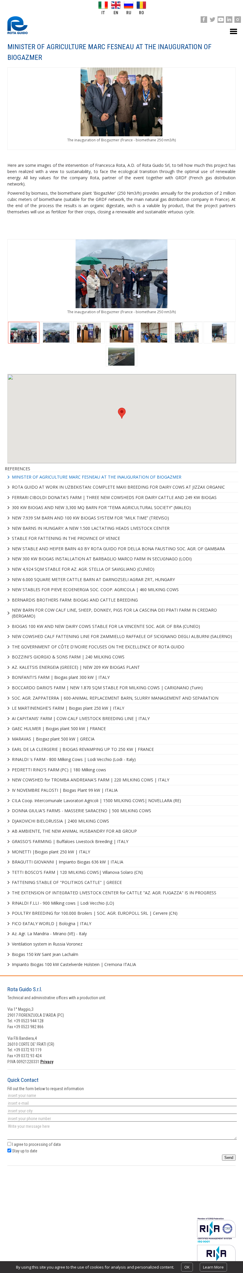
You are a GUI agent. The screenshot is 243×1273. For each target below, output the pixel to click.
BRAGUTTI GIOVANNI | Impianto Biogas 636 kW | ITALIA (67, 862)
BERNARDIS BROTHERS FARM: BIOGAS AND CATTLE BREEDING (75, 600)
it (103, 12)
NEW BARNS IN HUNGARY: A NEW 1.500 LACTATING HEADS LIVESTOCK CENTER (91, 528)
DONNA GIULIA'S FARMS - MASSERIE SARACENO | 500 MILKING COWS (81, 810)
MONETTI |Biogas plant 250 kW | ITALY (51, 852)
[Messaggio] (121, 1132)
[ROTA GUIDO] (17, 25)
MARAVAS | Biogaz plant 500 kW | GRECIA (53, 739)
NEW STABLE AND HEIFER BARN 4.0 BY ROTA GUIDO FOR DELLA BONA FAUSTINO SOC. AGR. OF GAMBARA (118, 548)
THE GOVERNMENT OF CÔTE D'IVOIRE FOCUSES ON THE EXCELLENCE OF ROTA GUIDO (98, 647)
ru (128, 12)
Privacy (46, 1061)
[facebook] (204, 19)
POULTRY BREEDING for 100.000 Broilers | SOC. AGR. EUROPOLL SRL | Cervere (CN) (95, 913)
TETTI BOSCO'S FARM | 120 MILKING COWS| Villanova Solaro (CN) (77, 872)
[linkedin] (229, 19)
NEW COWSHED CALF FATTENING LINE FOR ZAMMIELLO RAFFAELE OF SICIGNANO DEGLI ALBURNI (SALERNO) (122, 636)
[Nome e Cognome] (121, 1095)
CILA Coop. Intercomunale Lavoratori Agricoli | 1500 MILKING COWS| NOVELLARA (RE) (96, 800)
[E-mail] (121, 1103)
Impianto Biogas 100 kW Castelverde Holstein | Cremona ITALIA (74, 964)
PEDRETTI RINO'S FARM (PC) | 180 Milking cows (59, 770)
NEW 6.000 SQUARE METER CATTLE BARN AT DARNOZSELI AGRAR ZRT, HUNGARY (93, 579)
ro (141, 12)
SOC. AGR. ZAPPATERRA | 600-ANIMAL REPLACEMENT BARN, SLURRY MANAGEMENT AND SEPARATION (115, 698)
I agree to (36, 1144)
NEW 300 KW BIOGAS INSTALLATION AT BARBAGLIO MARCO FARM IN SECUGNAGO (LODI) (102, 559)
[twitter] (212, 19)
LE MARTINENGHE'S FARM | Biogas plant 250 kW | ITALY (68, 708)
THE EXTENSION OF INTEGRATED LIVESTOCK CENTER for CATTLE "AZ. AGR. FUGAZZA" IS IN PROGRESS (114, 892)
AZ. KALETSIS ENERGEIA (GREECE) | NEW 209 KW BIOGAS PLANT (76, 667)
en (115, 12)
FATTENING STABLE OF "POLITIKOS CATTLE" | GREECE (67, 882)
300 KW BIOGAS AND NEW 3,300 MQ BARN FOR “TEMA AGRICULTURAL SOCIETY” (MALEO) (101, 507)
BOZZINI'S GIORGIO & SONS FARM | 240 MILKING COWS (68, 657)
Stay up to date (24, 1151)
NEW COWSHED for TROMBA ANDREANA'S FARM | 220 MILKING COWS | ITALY (90, 780)
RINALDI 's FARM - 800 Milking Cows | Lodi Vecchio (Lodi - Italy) (74, 759)
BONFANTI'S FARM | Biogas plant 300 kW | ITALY (61, 677)
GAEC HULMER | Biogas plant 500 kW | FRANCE (59, 728)
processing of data (45, 1144)
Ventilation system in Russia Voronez (47, 944)
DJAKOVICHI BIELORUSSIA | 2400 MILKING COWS (60, 821)
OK (187, 1267)
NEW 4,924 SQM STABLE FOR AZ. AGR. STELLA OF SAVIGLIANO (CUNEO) (83, 569)
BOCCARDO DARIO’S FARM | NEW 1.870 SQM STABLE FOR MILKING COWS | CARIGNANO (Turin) (107, 687)
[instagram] (237, 19)
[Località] (121, 1111)
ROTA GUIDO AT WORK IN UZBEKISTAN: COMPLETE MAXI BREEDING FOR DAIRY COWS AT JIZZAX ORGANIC (118, 487)
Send (228, 1157)
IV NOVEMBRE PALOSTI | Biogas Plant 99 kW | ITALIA (65, 790)
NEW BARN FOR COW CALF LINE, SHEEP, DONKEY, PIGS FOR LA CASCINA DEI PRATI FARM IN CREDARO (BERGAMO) (114, 613)
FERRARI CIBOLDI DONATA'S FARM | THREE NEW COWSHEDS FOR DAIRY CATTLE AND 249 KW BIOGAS (114, 497)
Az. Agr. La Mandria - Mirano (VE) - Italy (49, 933)
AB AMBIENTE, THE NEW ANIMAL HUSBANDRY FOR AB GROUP (74, 831)
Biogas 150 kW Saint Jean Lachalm (45, 954)
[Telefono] (121, 1119)
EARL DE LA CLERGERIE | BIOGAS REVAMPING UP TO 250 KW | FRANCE (83, 749)
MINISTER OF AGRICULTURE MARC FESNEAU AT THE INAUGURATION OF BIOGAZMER (96, 477)
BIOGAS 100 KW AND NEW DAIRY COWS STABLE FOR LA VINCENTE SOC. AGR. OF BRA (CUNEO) (106, 626)
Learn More (213, 1267)
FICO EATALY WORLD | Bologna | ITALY (51, 923)
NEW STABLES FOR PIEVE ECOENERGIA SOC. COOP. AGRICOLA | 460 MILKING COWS (95, 589)
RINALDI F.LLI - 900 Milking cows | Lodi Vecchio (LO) (63, 903)
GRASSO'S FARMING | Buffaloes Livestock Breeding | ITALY (70, 841)
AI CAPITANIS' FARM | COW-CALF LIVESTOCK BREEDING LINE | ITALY (81, 718)
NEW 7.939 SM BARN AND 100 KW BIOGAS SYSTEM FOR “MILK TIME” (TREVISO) (90, 518)
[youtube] (221, 19)
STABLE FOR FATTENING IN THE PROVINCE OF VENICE (66, 538)
